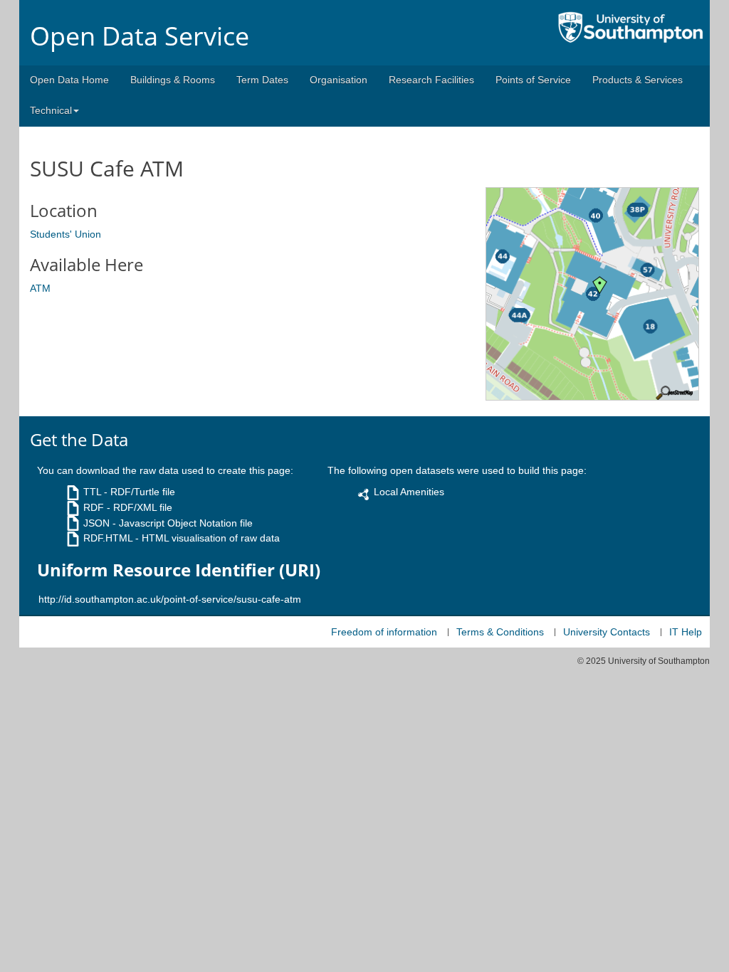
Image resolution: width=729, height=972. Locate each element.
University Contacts (606, 632)
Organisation (338, 79)
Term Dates (262, 79)
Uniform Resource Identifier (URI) (178, 570)
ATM (40, 288)
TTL (92, 491)
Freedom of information (384, 632)
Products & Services (637, 79)
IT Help (685, 632)
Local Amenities (409, 491)
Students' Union (65, 234)
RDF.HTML (107, 538)
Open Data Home (69, 79)
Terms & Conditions (500, 632)
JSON (96, 523)
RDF (93, 507)
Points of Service (533, 79)
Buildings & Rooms (172, 79)
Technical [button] (51, 110)
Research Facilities (431, 79)
